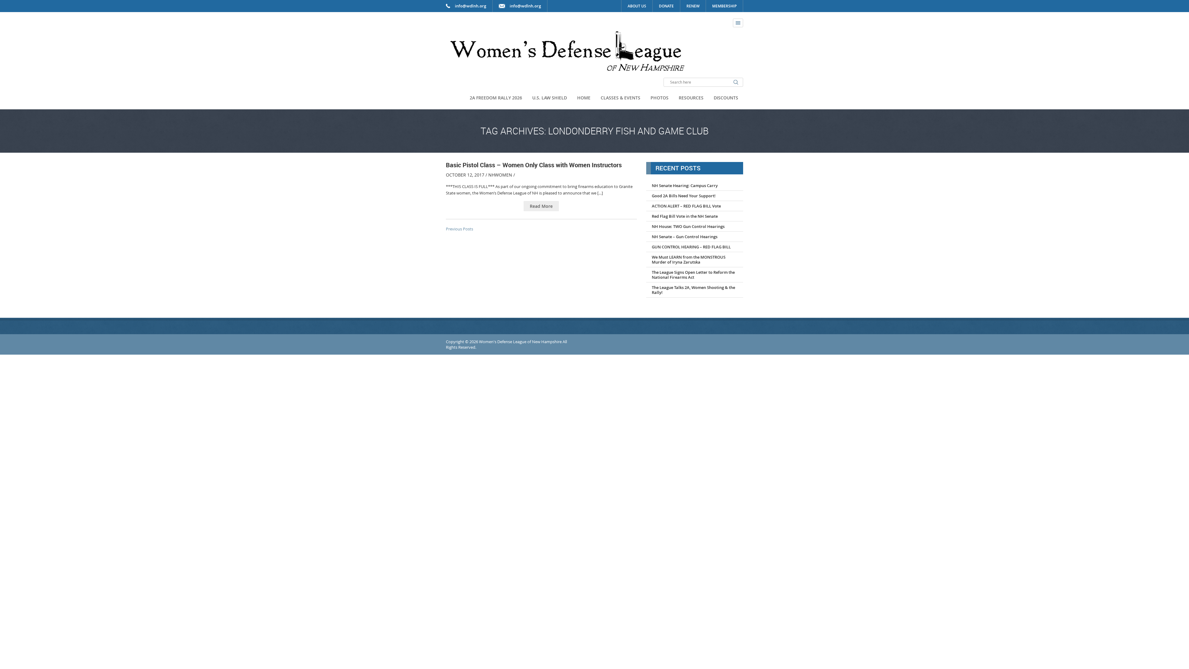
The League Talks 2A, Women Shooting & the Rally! (693, 290)
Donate (666, 6)
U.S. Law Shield (549, 98)
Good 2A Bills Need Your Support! (684, 196)
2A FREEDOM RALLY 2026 (496, 98)
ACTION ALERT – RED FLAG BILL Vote (686, 206)
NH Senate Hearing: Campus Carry (685, 185)
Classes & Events (620, 98)
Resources (691, 98)
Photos (660, 98)
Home (583, 98)
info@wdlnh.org (525, 6)
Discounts (726, 98)
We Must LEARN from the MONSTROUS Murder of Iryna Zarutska (688, 259)
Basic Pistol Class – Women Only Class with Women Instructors (534, 165)
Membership (724, 6)
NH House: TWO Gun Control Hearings (688, 226)
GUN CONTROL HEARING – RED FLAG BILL (691, 247)
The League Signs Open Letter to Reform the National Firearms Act (693, 274)
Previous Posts (459, 229)
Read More (541, 206)
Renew (692, 6)
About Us (637, 6)
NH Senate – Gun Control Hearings (684, 236)
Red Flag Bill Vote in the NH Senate (685, 216)
